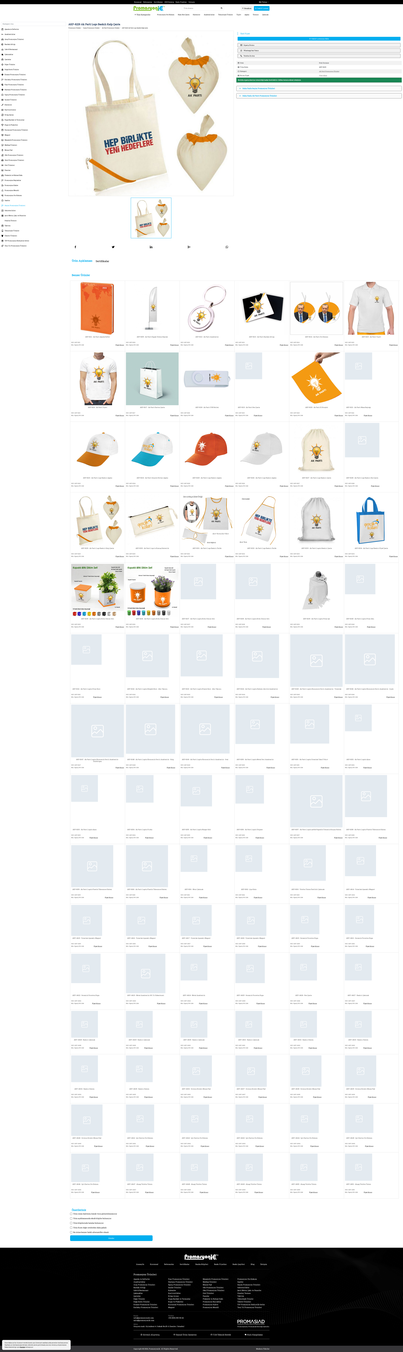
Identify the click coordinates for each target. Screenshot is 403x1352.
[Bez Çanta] (303, 967)
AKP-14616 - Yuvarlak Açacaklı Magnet (141, 938)
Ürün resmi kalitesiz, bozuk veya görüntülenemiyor (95, 1214)
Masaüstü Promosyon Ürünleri (16, 140)
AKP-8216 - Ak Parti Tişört (97, 407)
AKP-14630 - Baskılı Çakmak (194, 1040)
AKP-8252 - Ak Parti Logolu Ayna (358, 759)
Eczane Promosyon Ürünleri (15, 75)
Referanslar (147, 2)
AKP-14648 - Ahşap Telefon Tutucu (194, 1184)
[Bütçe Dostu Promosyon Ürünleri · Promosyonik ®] (149, 8)
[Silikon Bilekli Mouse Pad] (196, 1071)
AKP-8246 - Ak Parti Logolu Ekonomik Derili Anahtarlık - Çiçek (370, 689)
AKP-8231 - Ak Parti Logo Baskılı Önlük (207, 548)
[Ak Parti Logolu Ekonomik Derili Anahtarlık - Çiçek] (370, 659)
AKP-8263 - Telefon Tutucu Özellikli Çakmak (308, 889)
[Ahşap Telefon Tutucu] (140, 1167)
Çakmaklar (9, 54)
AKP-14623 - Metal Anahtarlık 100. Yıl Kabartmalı (145, 995)
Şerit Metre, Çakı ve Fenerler (15, 216)
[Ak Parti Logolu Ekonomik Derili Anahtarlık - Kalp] (150, 729)
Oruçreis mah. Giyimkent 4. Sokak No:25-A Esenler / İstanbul (158, 1326)
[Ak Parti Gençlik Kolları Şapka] (152, 449)
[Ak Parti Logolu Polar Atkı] (360, 579)
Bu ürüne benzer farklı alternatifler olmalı (91, 1232)
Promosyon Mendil (12, 190)
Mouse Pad (8, 150)
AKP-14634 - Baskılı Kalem (84, 1089)
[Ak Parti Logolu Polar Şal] (316, 590)
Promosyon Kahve (11, 185)
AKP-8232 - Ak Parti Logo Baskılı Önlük (261, 548)
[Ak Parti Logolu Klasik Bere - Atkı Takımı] (202, 655)
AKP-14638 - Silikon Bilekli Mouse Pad (305, 1089)
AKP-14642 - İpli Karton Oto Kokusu (195, 1138)
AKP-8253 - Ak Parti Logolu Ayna (84, 830)
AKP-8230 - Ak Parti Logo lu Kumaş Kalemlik (152, 548)
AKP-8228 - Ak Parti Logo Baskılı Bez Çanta (362, 478)
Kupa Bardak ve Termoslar (14, 120)
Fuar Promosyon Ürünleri (14, 85)
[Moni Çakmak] (194, 858)
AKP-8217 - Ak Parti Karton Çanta (152, 407)
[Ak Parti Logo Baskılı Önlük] (207, 519)
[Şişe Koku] (248, 858)
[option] (151, 113)
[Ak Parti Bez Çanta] (248, 365)
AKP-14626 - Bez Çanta (303, 995)
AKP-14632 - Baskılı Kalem (304, 1040)
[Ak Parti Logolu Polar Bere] (86, 649)
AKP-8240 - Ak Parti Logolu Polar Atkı (360, 619)
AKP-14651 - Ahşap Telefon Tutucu (358, 1184)
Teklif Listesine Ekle (320, 39)
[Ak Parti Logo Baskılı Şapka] (97, 449)
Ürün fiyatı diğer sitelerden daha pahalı (90, 1228)
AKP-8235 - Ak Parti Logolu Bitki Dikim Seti (97, 619)
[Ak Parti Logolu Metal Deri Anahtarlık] (255, 724)
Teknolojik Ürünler (225, 15)
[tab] (82, 260)
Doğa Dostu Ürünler (12, 70)
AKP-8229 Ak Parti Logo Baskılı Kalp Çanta (135, 28)
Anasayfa (140, 1264)
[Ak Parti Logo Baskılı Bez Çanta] (362, 440)
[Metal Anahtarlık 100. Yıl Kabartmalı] (145, 973)
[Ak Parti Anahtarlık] (207, 308)
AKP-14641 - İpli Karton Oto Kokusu (140, 1138)
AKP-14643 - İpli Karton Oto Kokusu (250, 1138)
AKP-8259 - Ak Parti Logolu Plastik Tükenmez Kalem (92, 889)
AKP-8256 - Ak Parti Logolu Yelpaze (250, 830)
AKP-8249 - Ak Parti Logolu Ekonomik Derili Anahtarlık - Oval (205, 759)
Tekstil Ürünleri (11, 236)
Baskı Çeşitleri (239, 1264)
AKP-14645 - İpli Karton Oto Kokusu (359, 1138)
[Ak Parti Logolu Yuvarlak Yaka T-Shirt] (309, 724)
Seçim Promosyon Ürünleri (15, 205)
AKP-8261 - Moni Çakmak (194, 889)
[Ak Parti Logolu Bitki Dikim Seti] (97, 590)
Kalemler (196, 15)
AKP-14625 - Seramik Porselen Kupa (250, 995)
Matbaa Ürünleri (11, 145)
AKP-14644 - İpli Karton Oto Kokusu (304, 1138)
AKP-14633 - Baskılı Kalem (358, 1040)
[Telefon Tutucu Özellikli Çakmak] (308, 863)
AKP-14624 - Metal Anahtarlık (194, 995)
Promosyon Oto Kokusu (165, 15)
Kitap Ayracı (9, 115)
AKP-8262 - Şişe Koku (248, 889)
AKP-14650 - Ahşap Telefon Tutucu (303, 1184)
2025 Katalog (169, 2)
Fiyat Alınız (323, 75)
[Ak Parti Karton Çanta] (152, 379)
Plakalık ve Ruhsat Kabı (14, 175)
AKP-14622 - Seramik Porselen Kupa (85, 995)
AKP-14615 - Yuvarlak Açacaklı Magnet (86, 938)
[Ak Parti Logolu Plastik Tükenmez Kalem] (366, 796)
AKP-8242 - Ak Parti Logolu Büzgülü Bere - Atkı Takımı (147, 689)
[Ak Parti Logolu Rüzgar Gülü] (196, 790)
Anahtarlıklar (209, 15)
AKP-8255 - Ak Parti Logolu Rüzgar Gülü (196, 830)
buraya (22, 1347)
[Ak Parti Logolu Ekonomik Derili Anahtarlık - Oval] (205, 729)
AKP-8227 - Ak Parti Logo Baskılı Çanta (316, 478)
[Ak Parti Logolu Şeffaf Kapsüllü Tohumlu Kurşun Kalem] (316, 801)
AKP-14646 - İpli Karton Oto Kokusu (85, 1184)
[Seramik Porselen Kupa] (304, 919)
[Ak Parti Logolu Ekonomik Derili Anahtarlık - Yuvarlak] (316, 660)
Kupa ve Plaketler (11, 125)
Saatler (7, 200)
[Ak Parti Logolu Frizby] (140, 789)
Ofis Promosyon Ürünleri (14, 155)
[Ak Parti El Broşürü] (316, 379)
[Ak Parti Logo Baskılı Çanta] (316, 449)
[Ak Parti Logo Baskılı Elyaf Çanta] (371, 519)
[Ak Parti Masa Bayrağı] (358, 366)
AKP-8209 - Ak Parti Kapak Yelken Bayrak (152, 337)
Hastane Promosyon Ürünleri (16, 90)
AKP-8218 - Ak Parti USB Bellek (207, 407)
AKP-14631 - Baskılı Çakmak (248, 1040)
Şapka (247, 15)
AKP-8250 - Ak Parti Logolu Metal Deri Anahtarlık (255, 759)
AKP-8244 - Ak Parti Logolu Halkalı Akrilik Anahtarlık (257, 689)
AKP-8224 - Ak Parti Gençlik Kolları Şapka (152, 478)
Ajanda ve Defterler (12, 29)
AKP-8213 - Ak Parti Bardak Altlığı (262, 337)
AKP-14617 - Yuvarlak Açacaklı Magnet (196, 938)
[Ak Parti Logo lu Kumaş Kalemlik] (152, 519)
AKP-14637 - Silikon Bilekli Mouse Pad (251, 1089)
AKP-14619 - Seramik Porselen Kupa (304, 938)
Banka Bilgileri (201, 1264)
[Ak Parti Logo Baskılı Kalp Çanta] (97, 519)
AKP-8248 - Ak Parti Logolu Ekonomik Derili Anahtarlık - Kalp (150, 759)
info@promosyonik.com (143, 1318)
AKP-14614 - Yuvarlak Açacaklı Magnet (360, 889)
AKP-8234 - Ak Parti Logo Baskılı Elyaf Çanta (371, 548)
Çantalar (8, 59)
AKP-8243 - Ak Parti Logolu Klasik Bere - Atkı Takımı (201, 689)
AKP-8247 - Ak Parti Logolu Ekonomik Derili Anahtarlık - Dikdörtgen (97, 760)
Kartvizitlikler (10, 110)
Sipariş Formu (249, 45)
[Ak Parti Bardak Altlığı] (261, 308)
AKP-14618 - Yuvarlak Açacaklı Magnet (251, 938)
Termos (256, 15)
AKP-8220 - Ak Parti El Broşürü (316, 407)
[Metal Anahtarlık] (194, 967)
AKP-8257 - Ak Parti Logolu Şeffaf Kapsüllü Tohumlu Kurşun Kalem (316, 830)
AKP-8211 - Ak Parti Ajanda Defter (97, 337)
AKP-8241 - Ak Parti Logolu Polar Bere (86, 689)
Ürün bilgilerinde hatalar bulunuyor (88, 1223)
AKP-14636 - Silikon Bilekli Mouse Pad (196, 1089)
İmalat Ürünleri (11, 100)
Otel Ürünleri (10, 165)
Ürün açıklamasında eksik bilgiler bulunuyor (92, 1218)
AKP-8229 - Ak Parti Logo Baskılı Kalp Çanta (97, 548)
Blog (252, 1264)
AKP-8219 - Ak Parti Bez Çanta (249, 407)
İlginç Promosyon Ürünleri (15, 95)
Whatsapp (112, 348)
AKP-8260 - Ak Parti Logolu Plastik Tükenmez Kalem (147, 889)
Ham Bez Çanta (183, 15)
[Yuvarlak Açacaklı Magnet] (360, 860)
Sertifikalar (158, 2)
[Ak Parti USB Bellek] (207, 379)
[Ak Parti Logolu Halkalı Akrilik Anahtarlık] (257, 656)
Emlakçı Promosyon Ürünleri (16, 80)
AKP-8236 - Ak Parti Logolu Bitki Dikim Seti (152, 619)
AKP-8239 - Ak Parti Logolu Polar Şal (316, 619)
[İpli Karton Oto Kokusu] (140, 1118)
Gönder (111, 1238)
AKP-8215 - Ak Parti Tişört (371, 337)
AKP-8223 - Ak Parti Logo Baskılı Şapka (97, 478)
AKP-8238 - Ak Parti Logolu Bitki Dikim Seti (253, 619)
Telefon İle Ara (249, 56)
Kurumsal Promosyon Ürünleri (16, 130)
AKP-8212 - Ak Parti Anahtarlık (207, 337)
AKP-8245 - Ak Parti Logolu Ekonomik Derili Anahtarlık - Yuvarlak (316, 689)
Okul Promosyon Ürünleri (14, 160)
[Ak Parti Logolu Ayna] (358, 718)
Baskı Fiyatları (181, 2)
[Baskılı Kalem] (303, 1024)
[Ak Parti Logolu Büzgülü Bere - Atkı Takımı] (147, 655)
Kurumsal (138, 2)
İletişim (192, 2)
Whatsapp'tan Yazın (251, 51)
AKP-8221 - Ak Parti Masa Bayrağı (358, 407)
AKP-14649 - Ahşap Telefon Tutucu (249, 1184)
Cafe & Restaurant (11, 49)
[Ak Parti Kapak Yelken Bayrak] (152, 308)
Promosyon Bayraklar (13, 180)
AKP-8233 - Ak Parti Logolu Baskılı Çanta (316, 548)
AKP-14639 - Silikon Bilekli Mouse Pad (360, 1089)
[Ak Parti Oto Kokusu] (316, 308)
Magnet (7, 135)
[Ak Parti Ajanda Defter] (97, 308)
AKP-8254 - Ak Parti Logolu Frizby (139, 830)
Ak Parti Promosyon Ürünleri (111, 28)
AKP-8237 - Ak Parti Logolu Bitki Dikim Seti (198, 619)
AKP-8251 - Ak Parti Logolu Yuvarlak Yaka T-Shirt (309, 759)
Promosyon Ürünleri (74, 28)
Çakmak (265, 15)
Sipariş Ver (85, 348)
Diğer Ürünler (10, 64)
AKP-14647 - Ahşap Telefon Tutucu (139, 1184)
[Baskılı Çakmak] (358, 967)
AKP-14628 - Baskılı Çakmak (84, 1040)
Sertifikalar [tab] (102, 261)
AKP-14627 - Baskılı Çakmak (358, 995)
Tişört (239, 15)
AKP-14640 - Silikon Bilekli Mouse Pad (86, 1138)
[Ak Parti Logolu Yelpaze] (249, 789)
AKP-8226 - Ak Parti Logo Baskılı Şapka (261, 478)
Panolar (8, 170)
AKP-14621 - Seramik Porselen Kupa (359, 938)
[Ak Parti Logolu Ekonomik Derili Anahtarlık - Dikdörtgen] (97, 731)
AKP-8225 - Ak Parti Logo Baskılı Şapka (207, 478)
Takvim (8, 226)
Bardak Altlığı (10, 44)
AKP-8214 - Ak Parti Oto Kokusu (316, 337)
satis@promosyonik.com (143, 1320)
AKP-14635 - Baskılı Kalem (139, 1089)
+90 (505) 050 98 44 (176, 1318)
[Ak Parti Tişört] (371, 308)
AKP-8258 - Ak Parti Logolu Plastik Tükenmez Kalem (366, 830)
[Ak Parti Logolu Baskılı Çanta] (316, 519)
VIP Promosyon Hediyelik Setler (17, 241)
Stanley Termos (10, 221)
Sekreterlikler (10, 211)
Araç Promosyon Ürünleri (14, 39)
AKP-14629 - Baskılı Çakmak (139, 1040)
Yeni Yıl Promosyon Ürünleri (16, 246)
